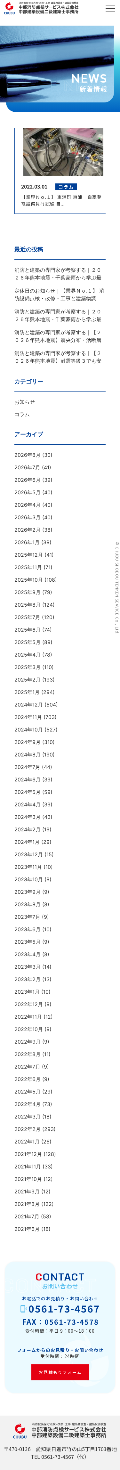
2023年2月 (27, 979)
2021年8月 (27, 1204)
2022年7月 (27, 1066)
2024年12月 (28, 704)
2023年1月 (27, 992)
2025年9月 (27, 592)
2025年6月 (27, 629)
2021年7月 (26, 1216)
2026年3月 (27, 517)
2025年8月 (27, 605)
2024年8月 (27, 754)
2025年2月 (27, 679)
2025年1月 (27, 692)
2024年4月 (27, 804)
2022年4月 (27, 1104)
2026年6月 (27, 480)
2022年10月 (28, 1029)
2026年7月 (27, 467)
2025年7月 (27, 617)
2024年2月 (27, 829)
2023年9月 (27, 892)
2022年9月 (27, 1041)
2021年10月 (28, 1179)
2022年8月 (27, 1054)
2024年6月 (27, 779)
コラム (22, 414)
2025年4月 (27, 654)
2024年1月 (27, 842)
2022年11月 (28, 1017)
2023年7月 (27, 917)
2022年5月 (27, 1091)
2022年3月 (27, 1116)
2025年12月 (28, 555)
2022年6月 (27, 1079)
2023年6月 (27, 929)
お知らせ (24, 402)
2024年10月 (28, 729)
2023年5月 (27, 942)
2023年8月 (27, 904)
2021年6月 (27, 1229)
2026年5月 (27, 492)
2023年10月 (28, 879)
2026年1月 (27, 542)
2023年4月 (27, 954)
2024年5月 (27, 792)
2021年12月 (28, 1154)
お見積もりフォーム (60, 1372)
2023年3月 (27, 967)
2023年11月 (28, 867)
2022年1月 (27, 1141)
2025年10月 (28, 580)
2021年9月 (27, 1191)
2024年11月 (28, 717)
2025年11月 (28, 567)
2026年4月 (27, 505)
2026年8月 (27, 455)
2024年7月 (27, 767)
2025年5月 (27, 642)
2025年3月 (27, 667)
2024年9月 (27, 742)
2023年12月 (28, 854)
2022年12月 (28, 1004)
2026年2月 (27, 530)
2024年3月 (27, 817)
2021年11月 (27, 1166)
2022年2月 (27, 1129)
